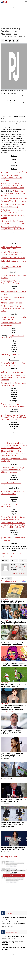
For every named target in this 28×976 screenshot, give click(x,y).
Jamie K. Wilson (5, 828)
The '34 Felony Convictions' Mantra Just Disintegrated (11, 731)
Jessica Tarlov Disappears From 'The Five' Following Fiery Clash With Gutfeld (13, 849)
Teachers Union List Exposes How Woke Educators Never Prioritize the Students (13, 942)
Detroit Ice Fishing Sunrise (12, 372)
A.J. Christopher (5, 780)
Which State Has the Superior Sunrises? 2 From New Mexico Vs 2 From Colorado (13, 417)
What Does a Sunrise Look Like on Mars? (12, 555)
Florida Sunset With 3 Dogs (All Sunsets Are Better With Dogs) (12, 308)
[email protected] (20, 566)
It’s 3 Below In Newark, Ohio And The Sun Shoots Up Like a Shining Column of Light (14, 445)
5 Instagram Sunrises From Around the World (12, 492)
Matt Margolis (5, 758)
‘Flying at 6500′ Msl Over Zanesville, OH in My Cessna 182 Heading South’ (13, 453)
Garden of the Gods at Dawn (13, 258)
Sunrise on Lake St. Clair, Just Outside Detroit (13, 384)
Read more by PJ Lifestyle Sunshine (18, 574)
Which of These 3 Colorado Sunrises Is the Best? (12, 253)
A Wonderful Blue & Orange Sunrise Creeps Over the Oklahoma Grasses (12, 469)
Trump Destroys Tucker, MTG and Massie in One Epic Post (13, 800)
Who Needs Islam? (8, 778)
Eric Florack (4, 733)
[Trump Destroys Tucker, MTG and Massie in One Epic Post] (14, 790)
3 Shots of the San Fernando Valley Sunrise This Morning (13, 222)
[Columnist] (5, 567)
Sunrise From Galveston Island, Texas (11, 505)
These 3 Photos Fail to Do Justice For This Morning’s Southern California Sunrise (12, 185)
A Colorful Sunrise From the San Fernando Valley (12, 205)
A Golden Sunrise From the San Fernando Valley (12, 211)
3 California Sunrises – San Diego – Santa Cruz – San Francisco (12, 177)
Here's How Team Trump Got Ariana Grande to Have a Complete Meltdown (12, 755)
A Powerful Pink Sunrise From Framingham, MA (13, 364)
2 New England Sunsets (11, 354)
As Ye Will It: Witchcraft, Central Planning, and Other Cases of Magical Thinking (13, 824)
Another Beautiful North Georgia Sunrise (11, 324)
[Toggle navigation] (25, 1)
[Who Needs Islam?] (14, 769)
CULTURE (9, 578)
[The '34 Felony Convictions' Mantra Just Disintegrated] (14, 721)
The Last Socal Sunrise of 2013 (14, 172)
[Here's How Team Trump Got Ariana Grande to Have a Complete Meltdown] (14, 744)
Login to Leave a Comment (14, 875)
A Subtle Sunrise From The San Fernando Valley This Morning (14, 200)
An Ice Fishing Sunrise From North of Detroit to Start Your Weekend (13, 377)
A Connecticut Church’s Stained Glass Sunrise (11, 282)
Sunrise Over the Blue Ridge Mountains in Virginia (13, 518)
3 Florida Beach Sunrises (11, 303)
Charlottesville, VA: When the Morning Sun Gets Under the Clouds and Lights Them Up (13, 525)
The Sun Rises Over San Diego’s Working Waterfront (12, 227)
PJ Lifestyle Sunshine (7, 36)
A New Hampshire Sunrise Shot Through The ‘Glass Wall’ (13, 405)
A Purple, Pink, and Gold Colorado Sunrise (11, 248)
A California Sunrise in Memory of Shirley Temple (13, 193)
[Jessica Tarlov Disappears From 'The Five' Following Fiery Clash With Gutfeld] (14, 838)
